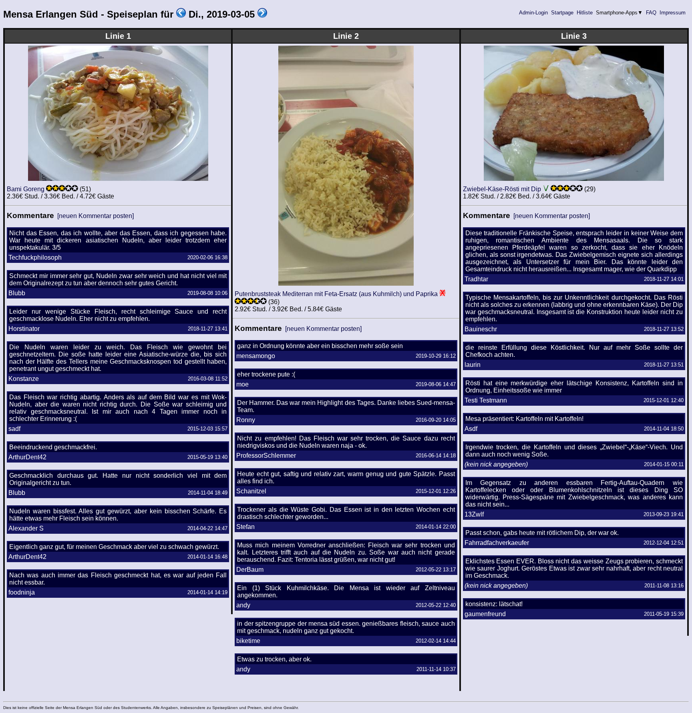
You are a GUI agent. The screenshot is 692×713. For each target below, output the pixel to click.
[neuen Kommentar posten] (95, 215)
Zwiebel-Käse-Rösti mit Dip (502, 189)
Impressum (672, 13)
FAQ (651, 13)
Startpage (562, 13)
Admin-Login (533, 13)
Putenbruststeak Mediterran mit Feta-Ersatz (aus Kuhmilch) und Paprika (336, 293)
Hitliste (584, 13)
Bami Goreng (25, 189)
